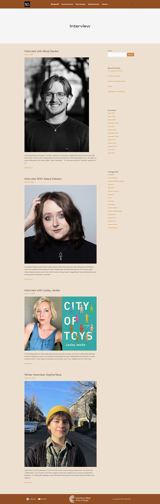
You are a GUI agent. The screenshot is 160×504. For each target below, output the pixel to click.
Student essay (112, 224)
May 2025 (111, 126)
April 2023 (111, 153)
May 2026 (111, 113)
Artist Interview (113, 178)
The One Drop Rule (114, 76)
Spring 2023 (112, 214)
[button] (108, 4)
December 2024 (113, 133)
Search (110, 51)
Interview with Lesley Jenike (42, 290)
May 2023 (111, 150)
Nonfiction (111, 201)
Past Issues (80, 4)
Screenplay (111, 204)
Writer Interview (113, 228)
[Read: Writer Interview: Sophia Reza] (60, 424)
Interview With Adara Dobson (43, 179)
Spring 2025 (112, 218)
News (110, 198)
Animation (111, 175)
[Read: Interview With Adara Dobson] (60, 224)
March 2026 (112, 120)
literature (111, 195)
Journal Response (113, 191)
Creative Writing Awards (116, 181)
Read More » (28, 168)
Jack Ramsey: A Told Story (116, 92)
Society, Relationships (115, 211)
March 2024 (112, 140)
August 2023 (112, 146)
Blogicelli (55, 4)
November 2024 (113, 136)
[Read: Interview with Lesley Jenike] (60, 323)
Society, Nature (113, 208)
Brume (110, 86)
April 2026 (111, 116)
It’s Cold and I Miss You (115, 71)
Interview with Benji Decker (41, 51)
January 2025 (112, 130)
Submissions (93, 4)
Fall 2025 (111, 188)
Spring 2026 (112, 221)
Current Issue (67, 4)
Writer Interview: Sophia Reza (42, 374)
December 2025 (113, 123)
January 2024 (112, 143)
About (104, 4)
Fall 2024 (111, 185)
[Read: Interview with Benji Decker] (56, 105)
